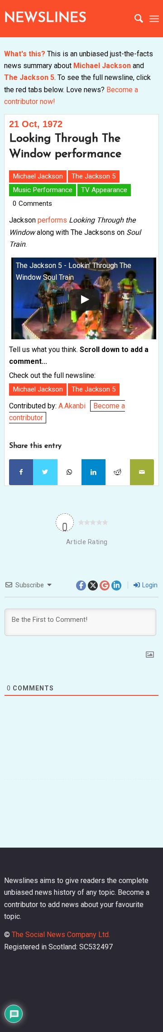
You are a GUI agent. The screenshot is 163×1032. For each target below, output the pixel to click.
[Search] (134, 18)
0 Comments (32, 203)
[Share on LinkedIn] (93, 472)
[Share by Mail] (142, 472)
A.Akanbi (72, 406)
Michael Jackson (102, 65)
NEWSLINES (45, 18)
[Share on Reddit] (117, 472)
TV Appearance (104, 190)
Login (149, 585)
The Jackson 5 (29, 77)
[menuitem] (134, 18)
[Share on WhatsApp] (70, 472)
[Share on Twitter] (45, 472)
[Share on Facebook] (21, 472)
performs (52, 220)
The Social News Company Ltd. (61, 934)
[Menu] (154, 19)
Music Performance (42, 190)
